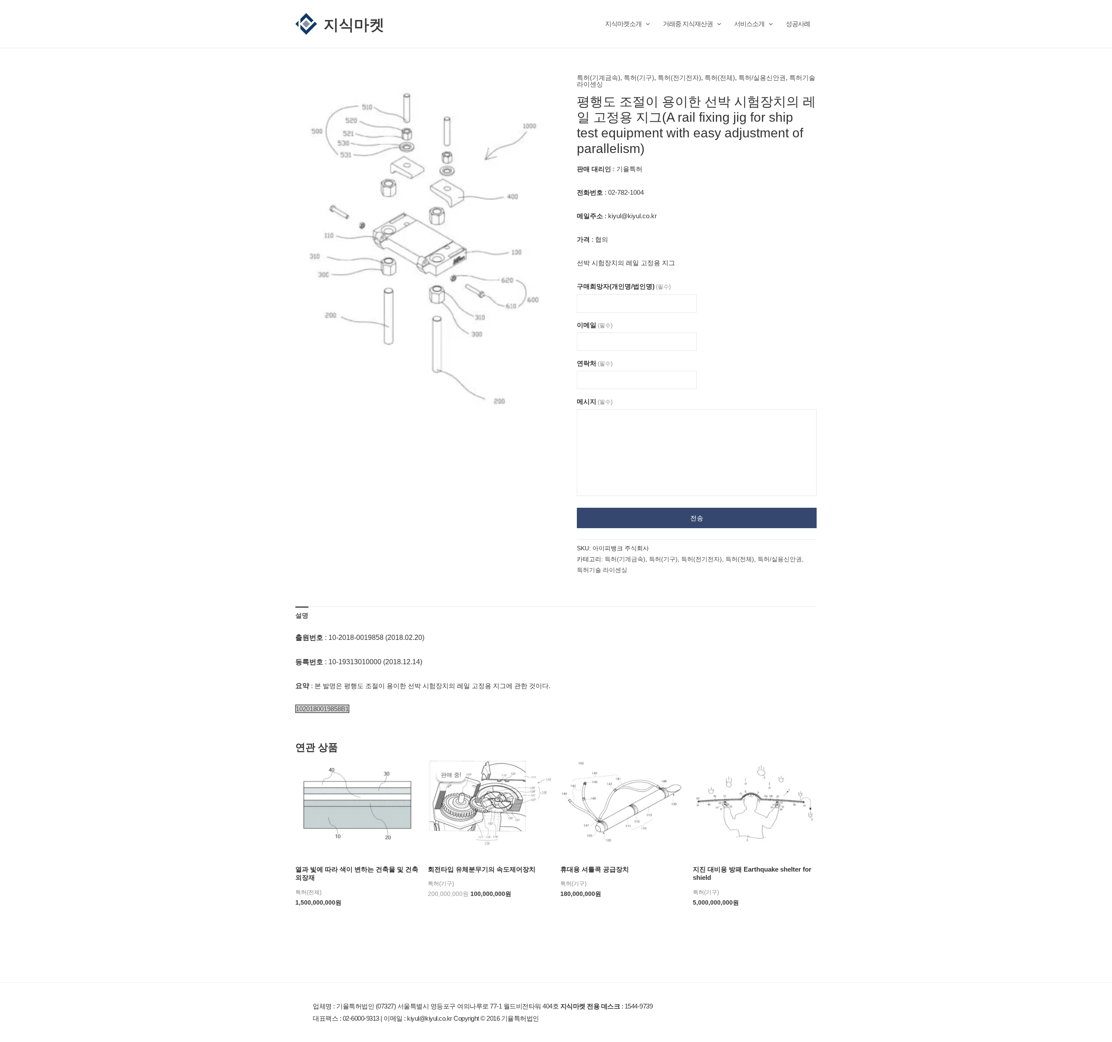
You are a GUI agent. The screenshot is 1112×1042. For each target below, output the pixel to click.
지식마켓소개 (623, 23)
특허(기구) (639, 77)
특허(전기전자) (679, 77)
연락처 (594, 363)
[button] (646, 23)
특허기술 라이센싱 (602, 570)
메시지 (594, 401)
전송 (696, 518)
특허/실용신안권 (762, 77)
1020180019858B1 (322, 708)
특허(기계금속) (598, 77)
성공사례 (798, 23)
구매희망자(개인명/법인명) (624, 286)
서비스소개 (749, 23)
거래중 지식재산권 (688, 23)
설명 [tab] (301, 615)
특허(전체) (720, 77)
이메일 (594, 325)
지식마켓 (354, 24)
